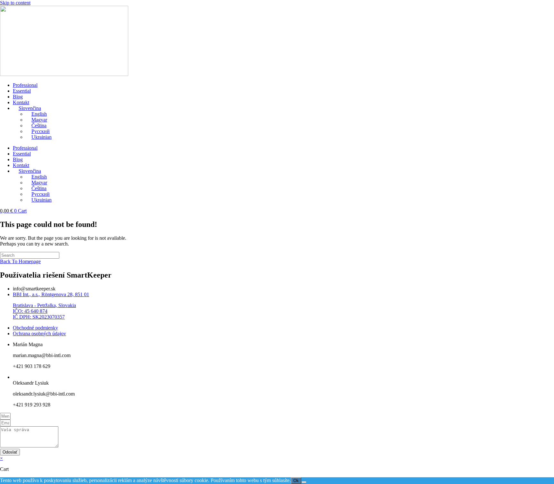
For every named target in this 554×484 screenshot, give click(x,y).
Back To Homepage (20, 261)
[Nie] (303, 482)
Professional (25, 85)
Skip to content (15, 2)
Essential (22, 91)
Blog (18, 96)
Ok (296, 480)
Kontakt (21, 102)
